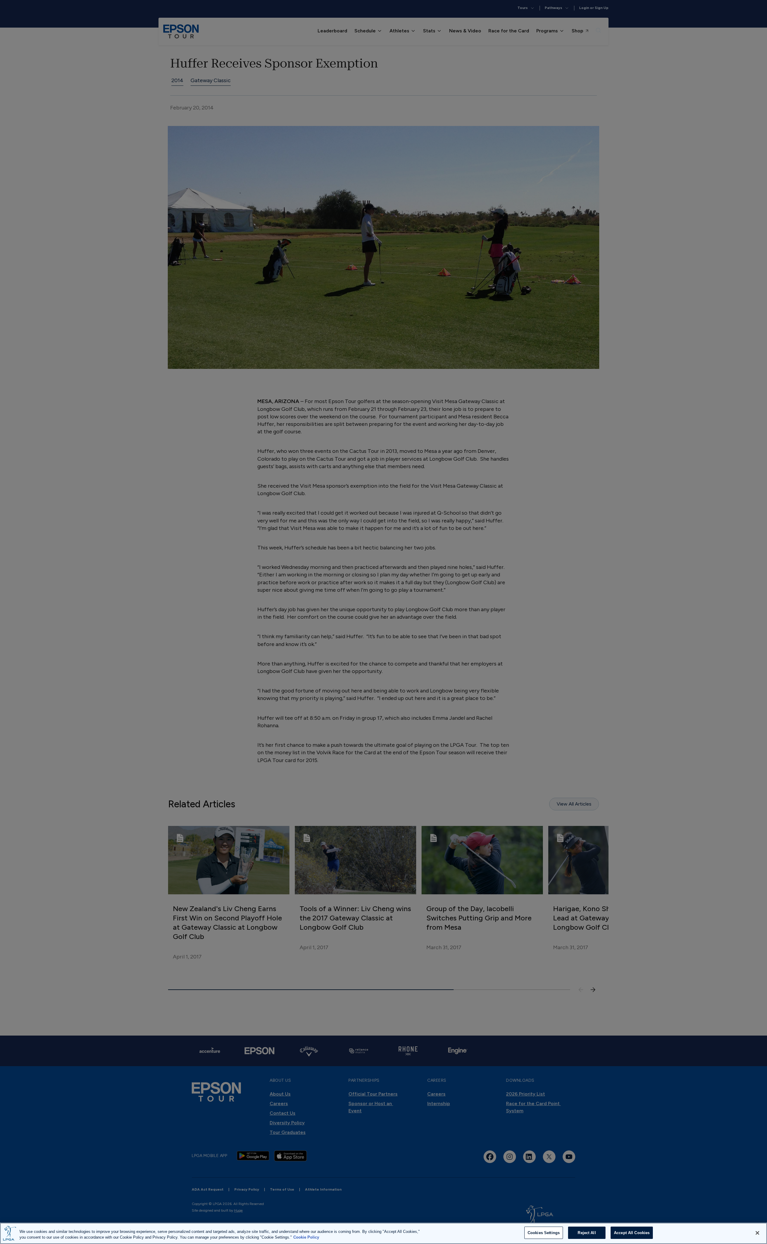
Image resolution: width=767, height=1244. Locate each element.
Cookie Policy (306, 1237)
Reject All (587, 1233)
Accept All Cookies (632, 1233)
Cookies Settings (544, 1233)
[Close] (757, 1233)
